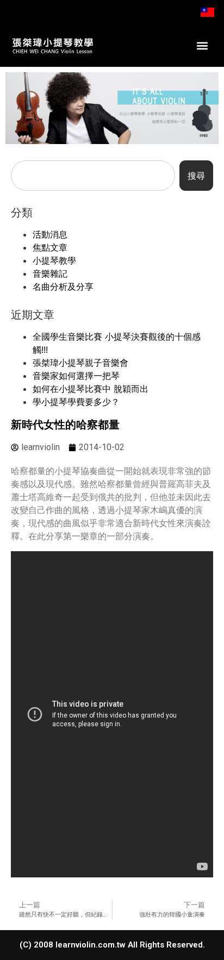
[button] (202, 46)
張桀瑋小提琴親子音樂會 (80, 362)
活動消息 (50, 234)
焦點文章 (50, 247)
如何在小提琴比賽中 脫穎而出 (90, 388)
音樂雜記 (50, 273)
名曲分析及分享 (63, 286)
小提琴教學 (54, 260)
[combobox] (93, 175)
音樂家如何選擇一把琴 (76, 375)
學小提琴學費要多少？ (76, 401)
